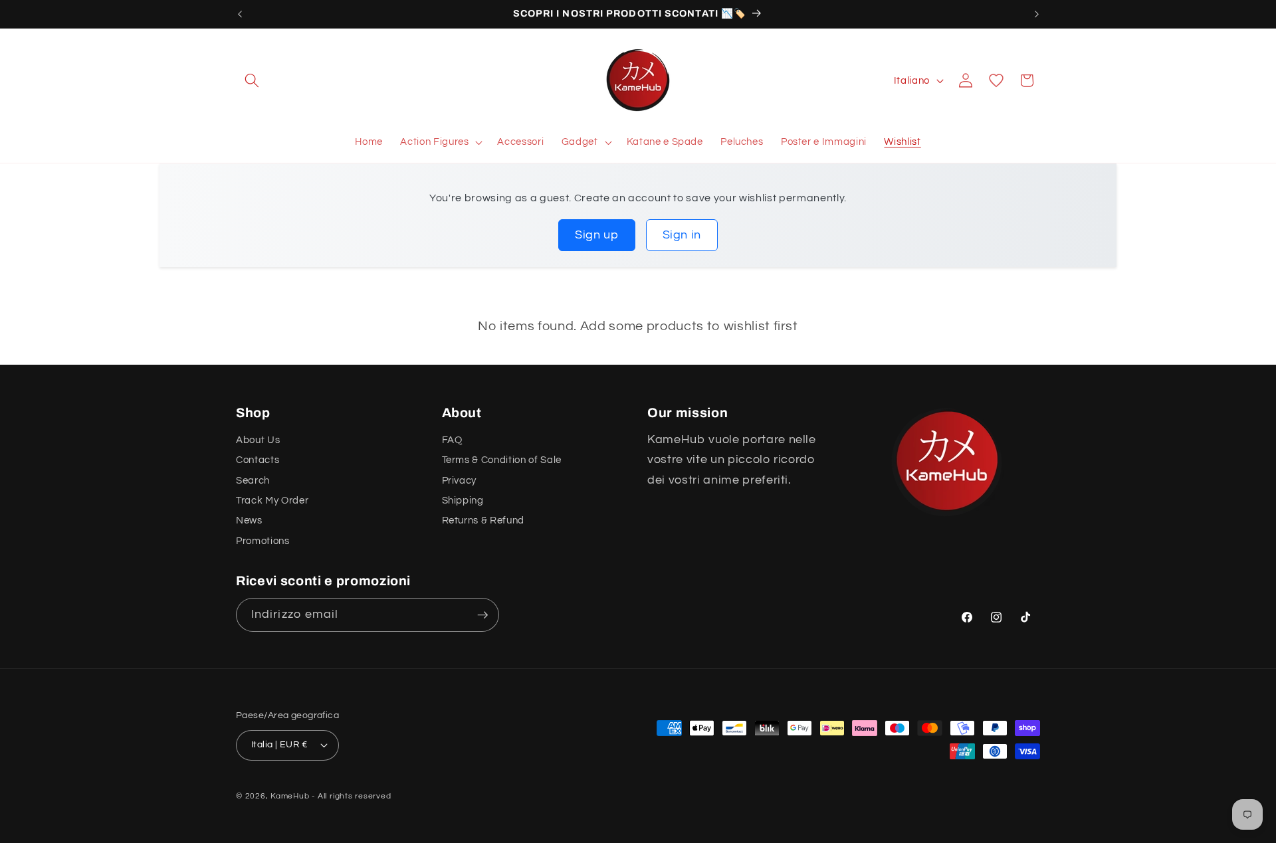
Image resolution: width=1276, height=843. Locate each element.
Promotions (263, 540)
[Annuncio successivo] (1036, 14)
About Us (258, 439)
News (249, 520)
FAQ (452, 439)
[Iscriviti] (482, 615)
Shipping (463, 500)
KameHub (289, 795)
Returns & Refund (483, 520)
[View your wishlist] (996, 80)
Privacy (459, 480)
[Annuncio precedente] (240, 14)
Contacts (257, 459)
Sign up (597, 235)
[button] (252, 80)
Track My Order (272, 500)
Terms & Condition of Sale (502, 459)
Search (253, 480)
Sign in (682, 235)
